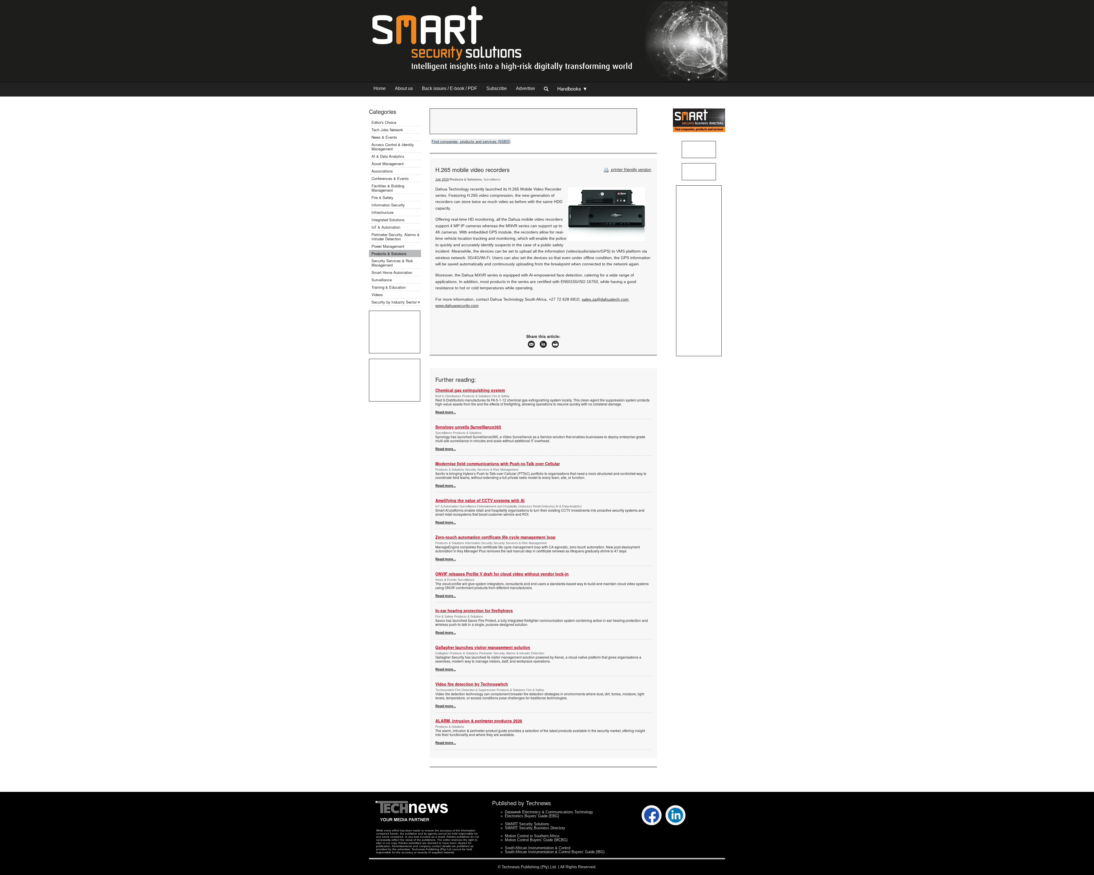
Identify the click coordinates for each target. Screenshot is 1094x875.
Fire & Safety (382, 197)
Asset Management (388, 163)
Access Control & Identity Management (393, 146)
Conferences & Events (390, 178)
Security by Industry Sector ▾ (396, 302)
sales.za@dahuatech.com (605, 299)
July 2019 (442, 179)
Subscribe (496, 88)
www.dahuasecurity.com (457, 305)
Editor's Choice (384, 122)
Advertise (525, 88)
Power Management (388, 246)
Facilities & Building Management (388, 188)
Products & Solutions (389, 253)
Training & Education (389, 287)
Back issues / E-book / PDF (449, 88)
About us (404, 88)
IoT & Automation (386, 227)
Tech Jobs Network (387, 129)
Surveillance (382, 279)
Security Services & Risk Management (392, 263)
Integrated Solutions (388, 219)
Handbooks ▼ (572, 88)
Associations (382, 171)
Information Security (388, 205)
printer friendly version (630, 169)
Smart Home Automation (392, 272)
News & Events (384, 137)
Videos (377, 294)
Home (379, 88)
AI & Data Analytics (388, 156)
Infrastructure (382, 212)
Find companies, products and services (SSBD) (471, 141)
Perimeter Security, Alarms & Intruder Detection (396, 236)
